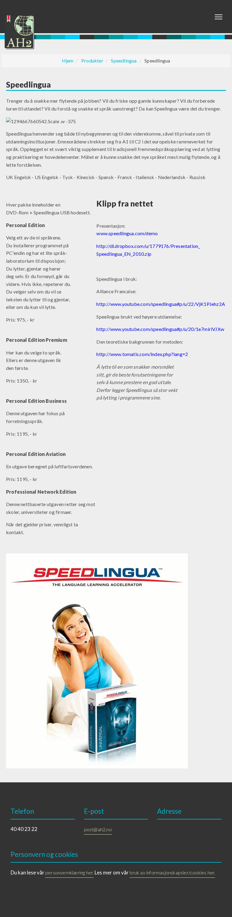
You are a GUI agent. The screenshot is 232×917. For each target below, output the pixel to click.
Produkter (92, 60)
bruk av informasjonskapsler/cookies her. (172, 872)
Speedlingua (124, 60)
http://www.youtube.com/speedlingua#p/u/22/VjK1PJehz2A (160, 304)
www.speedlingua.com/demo (127, 233)
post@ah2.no (98, 829)
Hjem (68, 60)
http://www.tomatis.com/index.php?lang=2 (142, 354)
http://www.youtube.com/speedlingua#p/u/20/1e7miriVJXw (160, 329)
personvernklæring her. (69, 872)
